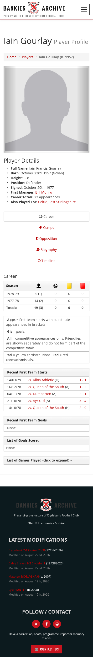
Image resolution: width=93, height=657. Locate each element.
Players (27, 57)
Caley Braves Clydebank (27, 563)
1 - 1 (82, 380)
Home (11, 57)
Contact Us (49, 648)
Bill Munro (43, 192)
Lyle (17, 590)
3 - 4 (82, 400)
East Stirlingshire (62, 202)
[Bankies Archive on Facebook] (46, 624)
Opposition (47, 238)
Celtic (42, 202)
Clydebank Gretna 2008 (27, 550)
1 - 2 (82, 387)
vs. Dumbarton (39, 393)
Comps (48, 227)
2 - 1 (82, 393)
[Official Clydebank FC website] (57, 624)
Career (48, 216)
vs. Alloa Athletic (41, 380)
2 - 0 (82, 407)
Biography (48, 249)
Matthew (24, 576)
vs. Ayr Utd (36, 400)
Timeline (48, 260)
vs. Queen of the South (46, 387)
